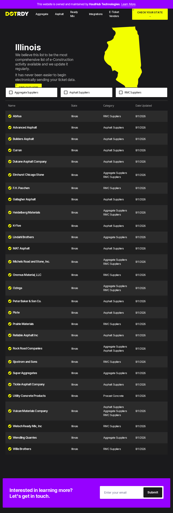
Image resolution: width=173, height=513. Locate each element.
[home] (17, 14)
